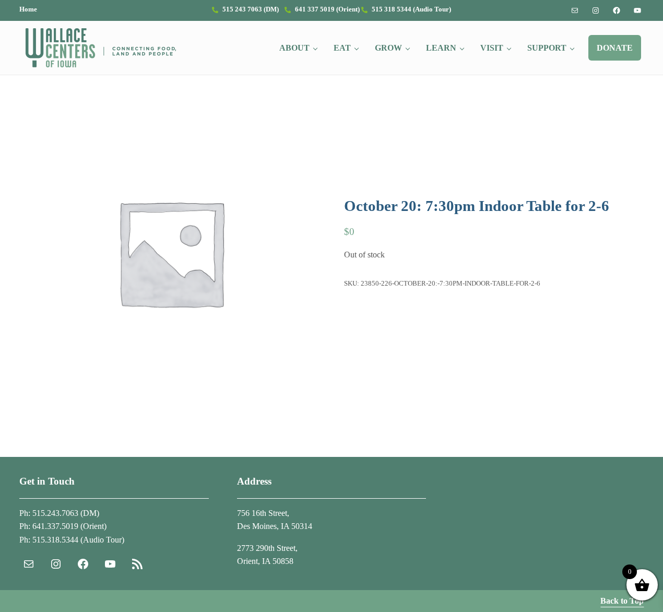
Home (28, 9)
